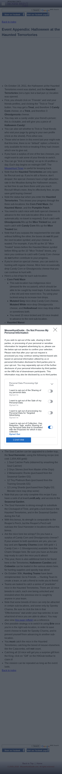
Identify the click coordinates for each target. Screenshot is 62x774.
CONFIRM (18, 440)
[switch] (50, 391)
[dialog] (31, 387)
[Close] (56, 330)
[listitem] (31, 384)
